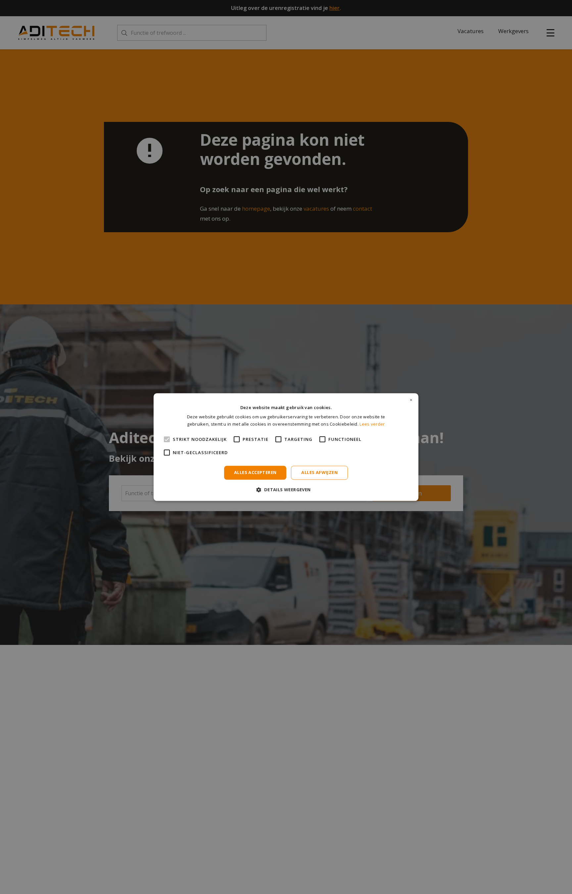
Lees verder (372, 424)
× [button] (411, 400)
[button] (285, 489)
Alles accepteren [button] (255, 473)
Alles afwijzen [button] (319, 473)
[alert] (286, 447)
